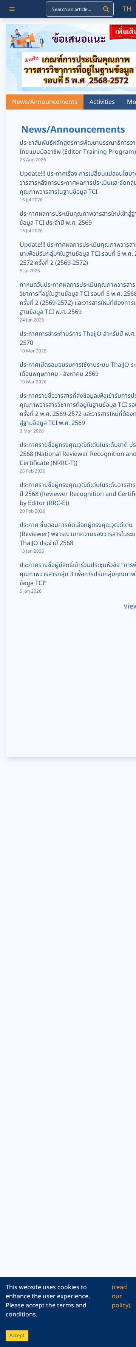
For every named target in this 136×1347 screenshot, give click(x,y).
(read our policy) (121, 1296)
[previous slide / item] (11, 57)
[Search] (106, 9)
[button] (41, 83)
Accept (17, 1335)
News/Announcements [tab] (44, 102)
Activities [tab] (102, 102)
